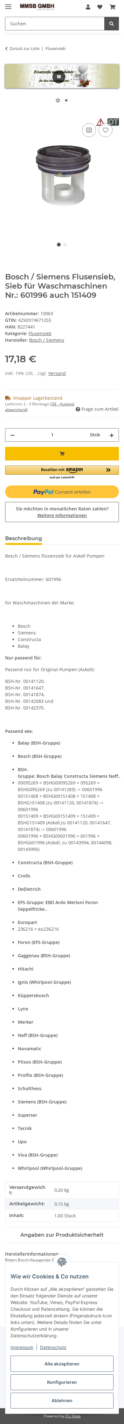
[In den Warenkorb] (10, 114)
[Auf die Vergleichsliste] (89, 130)
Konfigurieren (62, 1382)
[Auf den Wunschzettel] (106, 130)
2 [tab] (65, 245)
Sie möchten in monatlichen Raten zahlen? (62, 512)
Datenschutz (53, 1347)
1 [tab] (59, 245)
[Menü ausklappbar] (8, 4)
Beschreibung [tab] (23, 538)
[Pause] (58, 77)
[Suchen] (111, 23)
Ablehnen (62, 1400)
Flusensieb (40, 333)
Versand (57, 373)
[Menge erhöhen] (112, 434)
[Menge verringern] (12, 434)
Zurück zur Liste (24, 48)
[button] (88, 7)
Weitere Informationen (62, 515)
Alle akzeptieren (62, 1363)
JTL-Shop (72, 1416)
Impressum (21, 1347)
